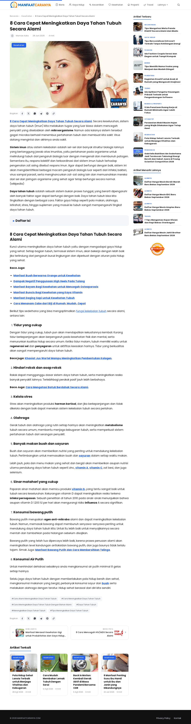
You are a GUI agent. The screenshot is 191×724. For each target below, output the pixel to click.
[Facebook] (22, 113)
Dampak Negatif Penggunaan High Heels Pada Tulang (49, 281)
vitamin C (95, 468)
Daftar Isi (23, 220)
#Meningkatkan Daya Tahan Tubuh (28, 610)
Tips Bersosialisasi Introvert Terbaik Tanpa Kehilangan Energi (162, 42)
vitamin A (81, 468)
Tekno (147, 88)
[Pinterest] (47, 113)
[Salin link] (53, 113)
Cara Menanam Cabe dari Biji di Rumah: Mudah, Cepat (49, 303)
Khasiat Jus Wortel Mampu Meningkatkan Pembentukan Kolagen (68, 358)
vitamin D (78, 489)
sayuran (84, 455)
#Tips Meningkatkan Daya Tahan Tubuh (69, 610)
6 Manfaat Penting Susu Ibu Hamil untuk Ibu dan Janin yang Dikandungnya (115, 682)
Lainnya (148, 178)
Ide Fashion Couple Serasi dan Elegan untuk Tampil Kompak (160, 55)
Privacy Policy (163, 718)
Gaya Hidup (149, 37)
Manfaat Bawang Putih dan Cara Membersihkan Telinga (72, 550)
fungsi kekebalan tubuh (91, 311)
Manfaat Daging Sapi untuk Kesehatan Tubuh (44, 298)
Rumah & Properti (152, 104)
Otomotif (149, 119)
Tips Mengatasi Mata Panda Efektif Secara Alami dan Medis (161, 29)
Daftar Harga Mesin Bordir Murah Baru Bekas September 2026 (162, 183)
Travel (147, 216)
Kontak (177, 718)
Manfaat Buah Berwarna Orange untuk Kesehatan (46, 275)
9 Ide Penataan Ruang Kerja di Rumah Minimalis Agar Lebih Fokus (160, 110)
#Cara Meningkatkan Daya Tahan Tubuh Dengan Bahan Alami (41, 604)
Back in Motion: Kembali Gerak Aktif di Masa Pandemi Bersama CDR (84, 682)
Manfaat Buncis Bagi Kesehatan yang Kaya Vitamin (48, 292)
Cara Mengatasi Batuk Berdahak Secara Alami (57, 387)
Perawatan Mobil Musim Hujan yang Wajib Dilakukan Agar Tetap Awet (162, 125)
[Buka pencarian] (178, 4)
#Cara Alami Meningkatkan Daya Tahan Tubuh (34, 598)
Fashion (148, 50)
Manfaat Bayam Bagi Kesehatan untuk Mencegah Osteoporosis (55, 287)
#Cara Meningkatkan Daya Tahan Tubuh (80, 598)
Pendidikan (149, 150)
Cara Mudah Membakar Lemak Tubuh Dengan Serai (54, 680)
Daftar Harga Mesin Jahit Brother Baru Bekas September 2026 (162, 234)
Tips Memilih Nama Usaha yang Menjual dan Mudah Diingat (161, 67)
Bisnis (147, 63)
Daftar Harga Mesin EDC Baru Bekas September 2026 (160, 196)
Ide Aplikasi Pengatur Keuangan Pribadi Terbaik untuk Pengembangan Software (161, 94)
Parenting (149, 76)
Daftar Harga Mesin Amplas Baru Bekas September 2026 (162, 208)
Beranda (14, 16)
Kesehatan (26, 16)
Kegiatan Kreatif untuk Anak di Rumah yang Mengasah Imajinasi (162, 80)
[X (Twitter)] (28, 113)
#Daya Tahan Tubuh (86, 604)
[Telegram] (41, 113)
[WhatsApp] (34, 113)
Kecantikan (149, 25)
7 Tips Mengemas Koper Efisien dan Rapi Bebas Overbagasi (161, 221)
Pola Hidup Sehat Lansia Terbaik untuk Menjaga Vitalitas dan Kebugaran (22, 682)
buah (105, 583)
